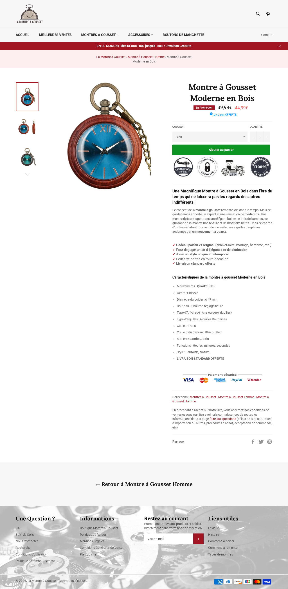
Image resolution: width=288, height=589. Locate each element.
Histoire (213, 534)
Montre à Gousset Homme (146, 57)
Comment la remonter (223, 547)
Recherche (23, 547)
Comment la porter (221, 541)
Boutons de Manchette (183, 35)
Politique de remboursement (35, 561)
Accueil (22, 35)
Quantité (256, 126)
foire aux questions (222, 419)
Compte (266, 35)
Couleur (178, 126)
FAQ (19, 528)
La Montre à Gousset (111, 57)
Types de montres (220, 554)
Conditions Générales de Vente (101, 547)
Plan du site (88, 554)
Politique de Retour (93, 534)
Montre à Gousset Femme (236, 397)
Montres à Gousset (99, 35)
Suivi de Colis (25, 534)
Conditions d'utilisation (31, 554)
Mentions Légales (92, 541)
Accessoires (139, 35)
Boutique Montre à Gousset (99, 528)
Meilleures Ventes (55, 35)
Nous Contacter (27, 541)
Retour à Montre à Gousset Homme (146, 484)
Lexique (213, 528)
